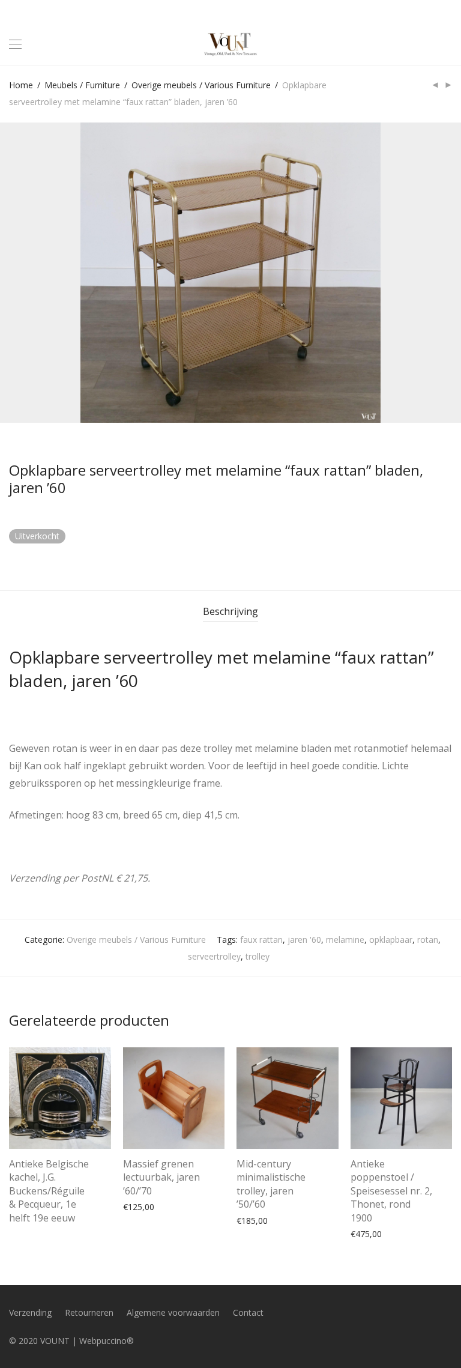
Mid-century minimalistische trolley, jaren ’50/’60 (271, 1184)
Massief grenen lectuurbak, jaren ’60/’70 (161, 1177)
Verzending (30, 1312)
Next (449, 272)
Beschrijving (230, 611)
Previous (11, 272)
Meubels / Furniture (82, 85)
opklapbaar (390, 939)
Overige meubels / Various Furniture (201, 85)
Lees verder (26, 1215)
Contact (248, 1312)
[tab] (230, 612)
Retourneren (89, 1312)
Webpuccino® (106, 1340)
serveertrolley (214, 956)
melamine (345, 939)
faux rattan (261, 939)
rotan (427, 939)
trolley (258, 956)
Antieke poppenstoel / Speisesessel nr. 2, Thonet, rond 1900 (391, 1190)
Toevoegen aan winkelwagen (173, 1206)
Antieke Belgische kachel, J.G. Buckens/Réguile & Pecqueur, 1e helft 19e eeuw (49, 1190)
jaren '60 (304, 939)
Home (21, 85)
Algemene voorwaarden (173, 1312)
